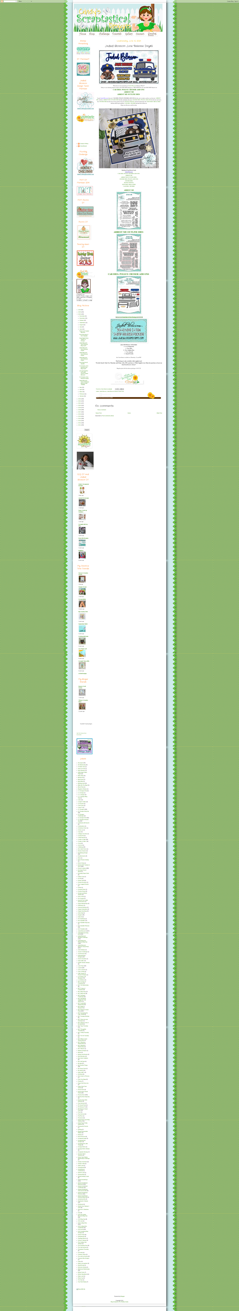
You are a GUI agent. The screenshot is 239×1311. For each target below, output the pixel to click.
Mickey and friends (82, 1054)
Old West (80, 1074)
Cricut (79, 843)
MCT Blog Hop (81, 993)
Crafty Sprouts (81, 837)
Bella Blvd (80, 781)
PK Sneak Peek (82, 1105)
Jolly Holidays (81, 949)
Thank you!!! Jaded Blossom (84, 331)
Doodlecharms (81, 856)
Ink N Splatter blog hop (84, 922)
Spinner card (81, 1172)
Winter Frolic (81, 1272)
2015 (79, 416)
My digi (80, 1063)
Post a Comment (102, 409)
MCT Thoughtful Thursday (82, 1030)
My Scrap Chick (82, 1068)
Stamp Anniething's (83, 1179)
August (81, 324)
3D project (80, 763)
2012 (79, 423)
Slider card (80, 1165)
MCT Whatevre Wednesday (82, 1046)
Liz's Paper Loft (83, 648)
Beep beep (81, 779)
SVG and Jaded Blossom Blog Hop (82, 1215)
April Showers (81, 770)
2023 (79, 399)
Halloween (80, 905)
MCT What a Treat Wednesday (82, 1039)
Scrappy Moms (82, 1146)
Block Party (81, 787)
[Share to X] (119, 389)
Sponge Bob (81, 1174)
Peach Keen (81, 1089)
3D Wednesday (82, 764)
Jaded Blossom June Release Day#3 (83, 349)
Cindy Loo (80, 830)
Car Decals (81, 803)
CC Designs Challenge (81, 815)
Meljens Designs (82, 1050)
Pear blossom (81, 1103)
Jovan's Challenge (82, 951)
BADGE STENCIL (129, 101)
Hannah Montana (82, 907)
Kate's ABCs (81, 960)
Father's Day (81, 876)
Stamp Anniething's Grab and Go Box (83, 1190)
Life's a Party (81, 971)
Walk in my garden (82, 1263)
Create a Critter (82, 839)
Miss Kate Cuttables (83, 1058)
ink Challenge (81, 918)
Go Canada (81, 898)
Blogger (123, 1296)
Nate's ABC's (81, 1072)
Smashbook (81, 1167)
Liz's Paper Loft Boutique (82, 977)
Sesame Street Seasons (81, 1154)
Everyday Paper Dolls (83, 873)
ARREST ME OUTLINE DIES (128, 94)
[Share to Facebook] (121, 389)
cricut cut (80, 845)
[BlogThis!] (118, 389)
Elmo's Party (81, 863)
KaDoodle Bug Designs (81, 956)
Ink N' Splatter (81, 929)
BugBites (81, 550)
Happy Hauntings (82, 911)
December (82, 316)
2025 (79, 312)
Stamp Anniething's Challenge (83, 1186)
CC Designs (81, 809)
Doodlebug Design (83, 852)
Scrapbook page (82, 1138)
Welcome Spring (82, 1267)
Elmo (79, 858)
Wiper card (80, 1276)
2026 (79, 309)
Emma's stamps (82, 868)
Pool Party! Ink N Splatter (83, 363)
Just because (81, 953)
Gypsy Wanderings (83, 903)
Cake (79, 799)
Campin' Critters (82, 801)
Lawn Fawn (81, 966)
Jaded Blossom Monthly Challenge (83, 936)
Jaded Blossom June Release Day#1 (83, 359)
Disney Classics (82, 851)
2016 (79, 414)
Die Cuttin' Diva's (82, 849)
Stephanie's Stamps (83, 1201)
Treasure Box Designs (83, 1258)
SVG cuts (80, 1221)
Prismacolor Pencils (83, 1126)
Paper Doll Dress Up (83, 1083)
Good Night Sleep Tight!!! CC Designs (83, 339)
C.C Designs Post (82, 791)
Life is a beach (81, 969)
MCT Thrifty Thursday (83, 1032)
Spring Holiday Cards (83, 1176)
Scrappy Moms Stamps (84, 1148)
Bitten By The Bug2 (83, 785)
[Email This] (116, 389)
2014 (79, 418)
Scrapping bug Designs (81, 1141)
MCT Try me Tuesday (83, 1035)
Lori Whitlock (81, 980)
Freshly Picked (81, 891)
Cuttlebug (80, 847)
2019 (79, 407)
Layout (79, 967)
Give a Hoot (81, 896)
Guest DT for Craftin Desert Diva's (83, 901)
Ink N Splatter (81, 920)
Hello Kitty (80, 913)
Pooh (79, 1112)
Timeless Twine (82, 1254)
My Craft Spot (81, 1061)
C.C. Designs (81, 794)
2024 (79, 314)
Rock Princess (81, 1136)
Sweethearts (81, 1236)
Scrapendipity (82, 599)
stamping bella (81, 1199)
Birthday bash (81, 783)
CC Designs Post (82, 817)
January (82, 396)
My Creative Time (83, 611)
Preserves (80, 1118)
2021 (79, 403)
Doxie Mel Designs (83, 538)
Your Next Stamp (82, 1282)
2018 (79, 409)
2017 (79, 412)
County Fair (81, 835)
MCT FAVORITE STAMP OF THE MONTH (82, 1000)
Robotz (80, 1134)
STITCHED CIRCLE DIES (153, 101)
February (82, 394)
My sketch (80, 1070)
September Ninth (83, 624)
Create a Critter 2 (82, 841)
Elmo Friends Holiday (83, 859)
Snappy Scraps (83, 587)
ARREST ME (128, 175)
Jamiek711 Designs (84, 498)
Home (129, 413)
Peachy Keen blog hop (84, 1096)
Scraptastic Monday (83, 1152)
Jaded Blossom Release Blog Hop (82, 941)
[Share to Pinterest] (123, 389)
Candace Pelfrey (84, 143)
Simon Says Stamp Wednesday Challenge (84, 1158)
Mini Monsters (81, 1056)
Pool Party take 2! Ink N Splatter (83, 335)
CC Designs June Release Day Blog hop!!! (83, 367)
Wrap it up (80, 1278)
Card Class (81, 805)
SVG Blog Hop (81, 1219)
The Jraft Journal (82, 1247)
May (81, 387)
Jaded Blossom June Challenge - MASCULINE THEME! (84, 382)
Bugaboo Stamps (82, 789)
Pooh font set (81, 1114)
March (81, 391)
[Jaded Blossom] (85, 109)
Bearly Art (80, 777)
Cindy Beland (83, 146)
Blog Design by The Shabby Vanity (119, 1302)
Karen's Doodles (82, 958)
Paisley (80, 1081)
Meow (79, 1052)
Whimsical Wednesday (84, 1269)
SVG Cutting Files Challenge (82, 1227)
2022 (79, 401)
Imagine (80, 915)
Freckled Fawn (81, 889)
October (82, 320)
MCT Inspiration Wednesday (82, 1004)
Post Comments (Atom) (108, 415)
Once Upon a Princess (83, 1076)
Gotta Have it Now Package (129, 317)
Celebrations (81, 826)
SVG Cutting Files (82, 1223)
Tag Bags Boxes (82, 1238)
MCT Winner (81, 1048)
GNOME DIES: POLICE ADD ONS (141, 100)
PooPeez (80, 1116)
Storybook (80, 1204)
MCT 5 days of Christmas (81, 989)
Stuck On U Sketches (83, 1209)
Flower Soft (81, 880)
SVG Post (80, 1229)
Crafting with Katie (83, 636)
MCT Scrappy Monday (83, 1016)
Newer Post (99, 413)
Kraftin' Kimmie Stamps (84, 962)
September (82, 322)
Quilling (80, 1129)
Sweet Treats (81, 1234)
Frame (79, 887)
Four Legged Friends (83, 884)
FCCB (79, 878)
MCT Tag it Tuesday (83, 1026)
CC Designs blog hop (83, 811)
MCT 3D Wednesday (83, 985)
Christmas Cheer (82, 828)
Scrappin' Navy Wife (84, 661)
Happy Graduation (82, 909)
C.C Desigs (81, 792)
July (81, 327)
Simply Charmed (82, 1161)
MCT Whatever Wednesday (82, 1043)
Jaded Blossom (132, 86)
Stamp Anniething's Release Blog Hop (83, 1196)
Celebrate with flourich (83, 823)
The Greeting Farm (82, 1245)
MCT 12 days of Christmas (82, 982)
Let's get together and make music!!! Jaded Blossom (83, 373)
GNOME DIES (103, 101)
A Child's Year (81, 766)
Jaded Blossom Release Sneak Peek (115, 391)
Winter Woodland (82, 1274)
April (81, 389)
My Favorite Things (83, 1065)
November (82, 318)
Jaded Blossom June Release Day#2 (83, 354)
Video (79, 1261)
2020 (79, 405)
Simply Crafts (81, 1163)
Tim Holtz (80, 1252)
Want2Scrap (81, 1265)
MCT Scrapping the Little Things (83, 1013)
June (81, 329)
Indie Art (80, 917)
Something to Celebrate (81, 1170)
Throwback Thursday (83, 1249)
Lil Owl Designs (83, 673)
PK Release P (81, 1107)
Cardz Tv (80, 807)
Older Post (159, 413)
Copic (79, 831)
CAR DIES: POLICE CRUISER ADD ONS (124, 98)
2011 (79, 425)
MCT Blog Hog (81, 991)
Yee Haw (80, 1280)
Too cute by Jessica (83, 1256)
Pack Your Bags (82, 1079)
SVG (79, 1212)
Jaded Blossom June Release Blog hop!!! (83, 344)
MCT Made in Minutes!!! (81, 1007)
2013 (79, 420)
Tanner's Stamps (82, 1240)
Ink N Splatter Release (83, 925)
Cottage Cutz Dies (82, 833)
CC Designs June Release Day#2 (84, 377)
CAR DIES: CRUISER (130, 103)
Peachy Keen (81, 1095)
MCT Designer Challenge (81, 996)
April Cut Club (81, 768)
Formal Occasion (82, 882)
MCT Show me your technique (83, 1020)
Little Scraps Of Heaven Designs (82, 974)
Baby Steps (81, 775)
